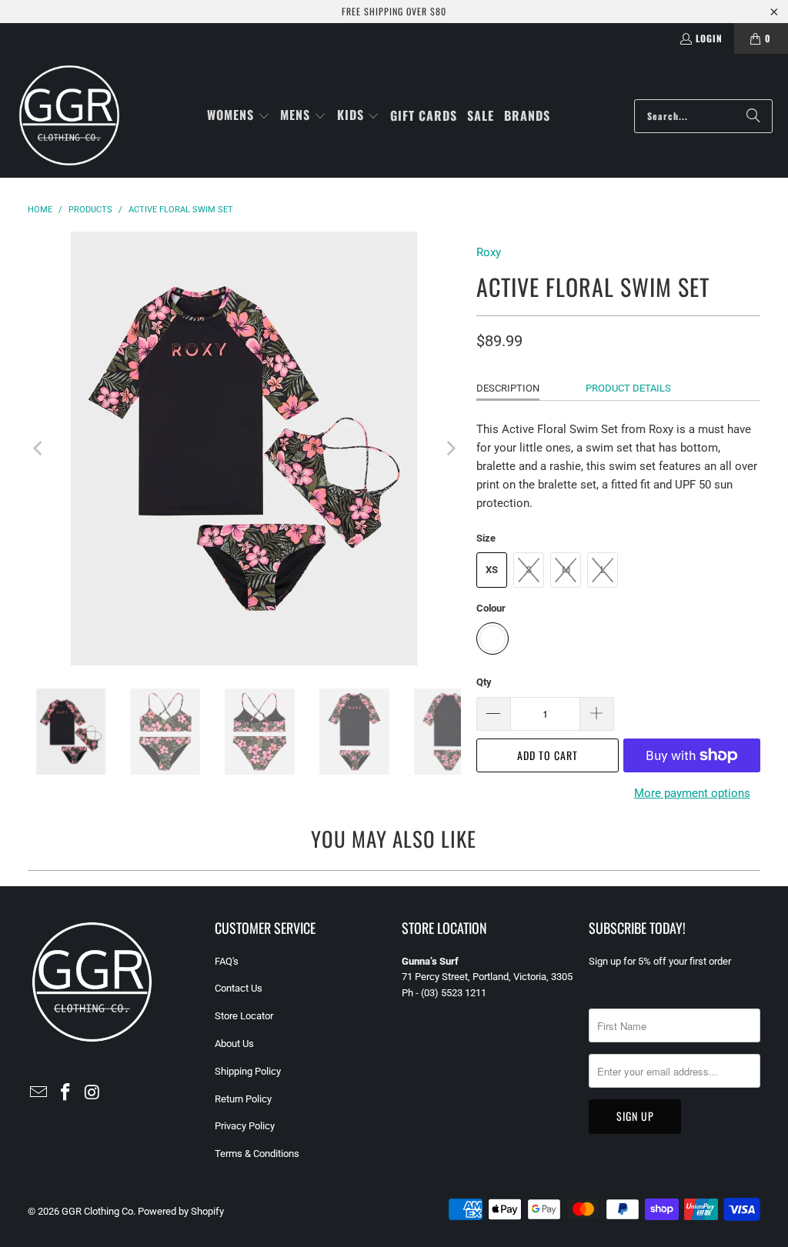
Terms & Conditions (257, 1153)
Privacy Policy (245, 1126)
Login (709, 38)
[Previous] (39, 448)
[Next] (449, 448)
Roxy (488, 252)
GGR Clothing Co (97, 1211)
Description (507, 388)
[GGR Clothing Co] (69, 116)
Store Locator (244, 1016)
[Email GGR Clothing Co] (39, 1093)
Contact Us (238, 988)
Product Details (628, 388)
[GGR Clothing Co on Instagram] (92, 1093)
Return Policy (243, 1099)
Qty (484, 682)
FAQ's (227, 961)
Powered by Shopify (181, 1211)
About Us (234, 1043)
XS (492, 569)
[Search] (753, 116)
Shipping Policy (248, 1071)
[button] (238, 115)
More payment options (692, 793)
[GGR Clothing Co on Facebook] (65, 1093)
